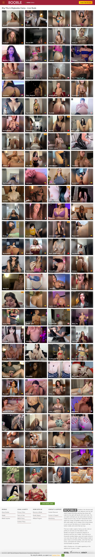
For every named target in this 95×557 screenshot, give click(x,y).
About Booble (5, 512)
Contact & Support (53, 515)
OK (63, 555)
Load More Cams (47, 503)
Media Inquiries (6, 518)
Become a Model (37, 512)
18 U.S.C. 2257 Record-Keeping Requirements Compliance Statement (20, 553)
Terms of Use (21, 515)
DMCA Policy (21, 518)
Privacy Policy (21, 512)
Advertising (51, 518)
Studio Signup (36, 515)
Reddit (3, 515)
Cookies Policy (21, 521)
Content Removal (53, 512)
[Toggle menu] (3, 2)
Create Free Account (85, 2)
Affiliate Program (37, 518)
